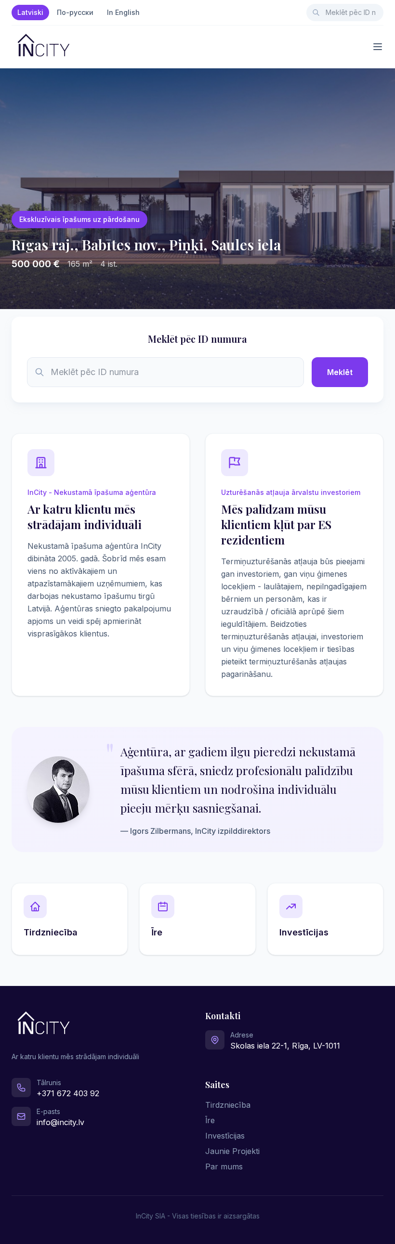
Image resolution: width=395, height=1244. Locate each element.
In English (123, 12)
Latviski (30, 12)
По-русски (75, 12)
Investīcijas (225, 1135)
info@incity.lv (60, 1122)
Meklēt (340, 372)
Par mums (224, 1166)
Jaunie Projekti (232, 1151)
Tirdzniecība (227, 1105)
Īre (210, 1120)
